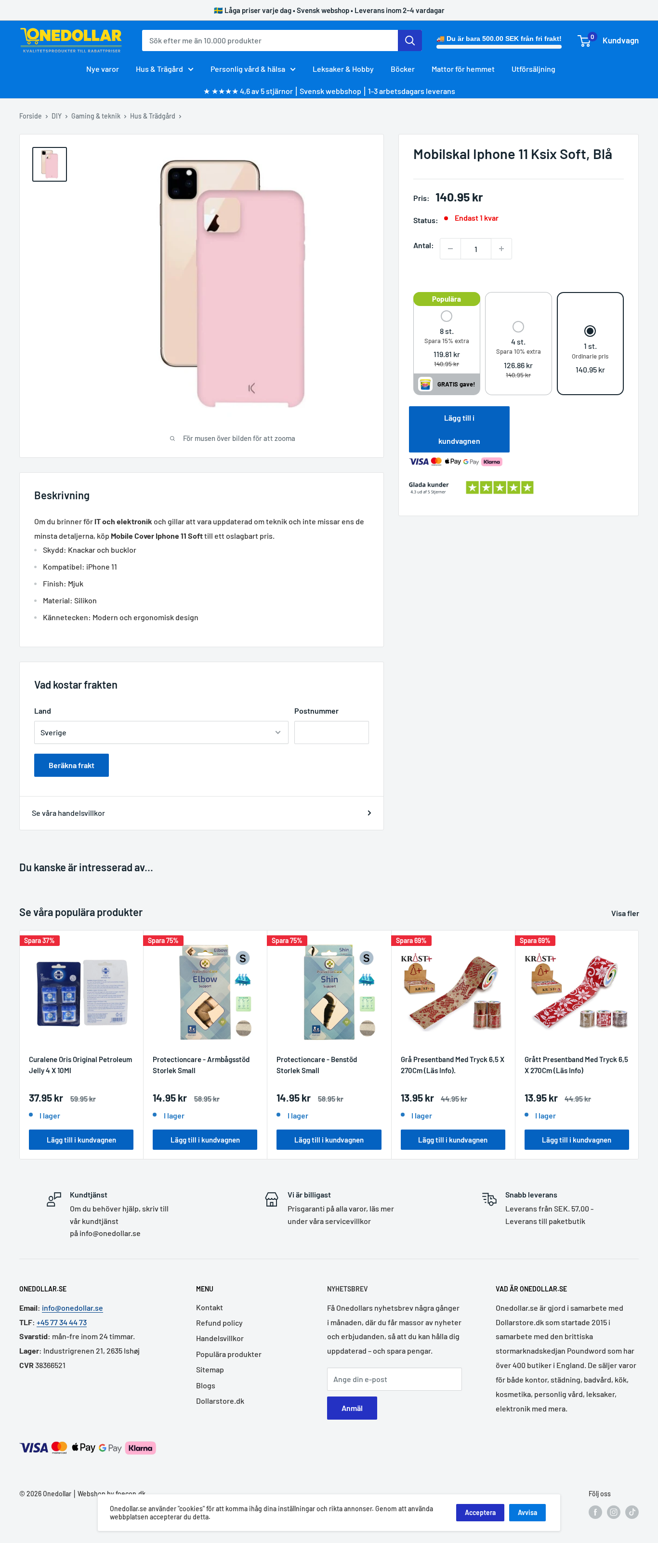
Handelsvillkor (220, 1338)
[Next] (639, 1044)
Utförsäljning (533, 68)
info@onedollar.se (72, 1307)
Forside (30, 116)
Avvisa (527, 1512)
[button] (446, 339)
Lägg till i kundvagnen (459, 429)
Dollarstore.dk (220, 1400)
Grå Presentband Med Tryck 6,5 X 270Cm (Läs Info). (452, 1065)
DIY (57, 116)
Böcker (403, 68)
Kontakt (209, 1307)
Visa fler (626, 913)
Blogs (205, 1385)
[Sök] (410, 40)
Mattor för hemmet (463, 68)
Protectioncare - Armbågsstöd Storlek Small (201, 1065)
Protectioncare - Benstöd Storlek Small (316, 1065)
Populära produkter (229, 1353)
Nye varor (102, 68)
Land (42, 710)
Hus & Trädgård (152, 116)
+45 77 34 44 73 (62, 1322)
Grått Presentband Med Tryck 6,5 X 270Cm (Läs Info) (576, 1065)
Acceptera (480, 1512)
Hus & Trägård (159, 68)
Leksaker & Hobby (343, 68)
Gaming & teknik (95, 116)
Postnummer (316, 710)
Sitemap (210, 1369)
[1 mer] (501, 249)
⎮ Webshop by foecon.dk (108, 1494)
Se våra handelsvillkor (68, 812)
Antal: (423, 245)
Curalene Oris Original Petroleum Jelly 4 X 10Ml (80, 1065)
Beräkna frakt (71, 765)
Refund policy (219, 1322)
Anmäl (352, 1407)
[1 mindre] (450, 249)
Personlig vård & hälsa (248, 68)
